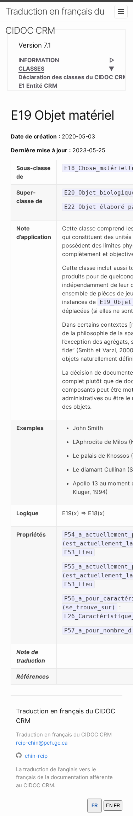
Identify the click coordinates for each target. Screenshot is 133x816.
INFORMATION (38, 60)
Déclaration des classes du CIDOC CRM (73, 77)
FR (95, 805)
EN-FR (113, 805)
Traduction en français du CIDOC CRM (54, 21)
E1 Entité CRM (37, 85)
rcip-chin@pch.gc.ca (41, 742)
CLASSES (31, 68)
